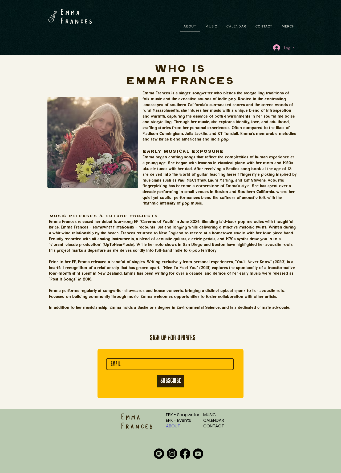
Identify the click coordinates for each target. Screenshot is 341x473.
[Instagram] (172, 453)
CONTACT (213, 426)
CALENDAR (213, 420)
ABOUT (173, 426)
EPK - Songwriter (183, 415)
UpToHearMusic (118, 245)
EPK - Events (178, 420)
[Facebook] (185, 453)
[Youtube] (198, 453)
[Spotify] (159, 453)
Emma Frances (76, 16)
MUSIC (209, 415)
